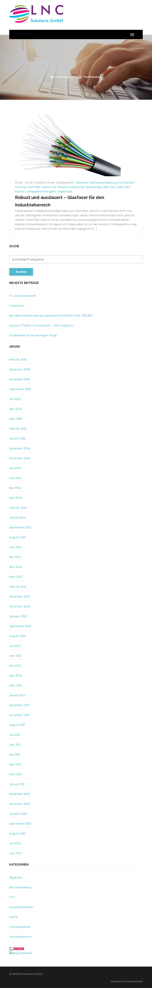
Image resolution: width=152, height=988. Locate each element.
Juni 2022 (15, 656)
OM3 (105, 187)
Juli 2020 (15, 843)
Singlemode (64, 191)
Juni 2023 (15, 547)
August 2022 (17, 636)
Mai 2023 (15, 557)
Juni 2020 (15, 853)
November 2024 (20, 458)
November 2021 (19, 715)
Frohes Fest (16, 306)
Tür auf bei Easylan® (22, 296)
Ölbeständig (93, 187)
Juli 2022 (15, 646)
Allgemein (15, 877)
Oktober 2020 (18, 814)
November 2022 (19, 606)
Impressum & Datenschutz (127, 981)
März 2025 (16, 419)
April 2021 (15, 764)
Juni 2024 (15, 478)
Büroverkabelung (20, 887)
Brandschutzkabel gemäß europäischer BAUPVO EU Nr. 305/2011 (50, 315)
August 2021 (17, 725)
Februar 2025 (17, 429)
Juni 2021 (15, 745)
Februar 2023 (17, 587)
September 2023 (20, 527)
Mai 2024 (15, 488)
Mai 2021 (14, 754)
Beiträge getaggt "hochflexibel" (79, 77)
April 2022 (15, 675)
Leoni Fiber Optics (38, 187)
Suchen (21, 272)
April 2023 (15, 567)
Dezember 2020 (19, 794)
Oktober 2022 (18, 616)
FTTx (12, 897)
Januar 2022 (17, 695)
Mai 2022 (15, 666)
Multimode (77, 187)
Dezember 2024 (20, 448)
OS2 (127, 187)
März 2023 (16, 577)
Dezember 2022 (19, 596)
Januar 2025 (17, 438)
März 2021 (15, 774)
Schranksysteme (20, 937)
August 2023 (17, 537)
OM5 (120, 187)
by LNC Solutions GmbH (40, 182)
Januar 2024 (17, 517)
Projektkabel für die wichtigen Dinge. (33, 335)
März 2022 (16, 685)
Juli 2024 (15, 468)
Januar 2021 (17, 784)
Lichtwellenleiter (20, 927)
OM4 (113, 187)
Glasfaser (81, 182)
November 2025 (19, 379)
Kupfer (13, 917)
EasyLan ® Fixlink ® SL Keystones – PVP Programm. (41, 325)
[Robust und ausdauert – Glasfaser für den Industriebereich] (65, 143)
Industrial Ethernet (21, 907)
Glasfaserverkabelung (103, 182)
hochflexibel (126, 182)
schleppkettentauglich (41, 191)
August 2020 (17, 833)
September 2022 (20, 626)
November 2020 (19, 804)
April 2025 (15, 409)
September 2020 (20, 824)
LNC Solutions (60, 187)
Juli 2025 (15, 399)
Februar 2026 (18, 359)
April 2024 (15, 498)
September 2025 (20, 389)
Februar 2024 (18, 508)
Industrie (20, 187)
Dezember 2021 (19, 705)
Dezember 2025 (19, 369)
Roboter (20, 191)
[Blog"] (20, 953)
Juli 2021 (14, 735)
